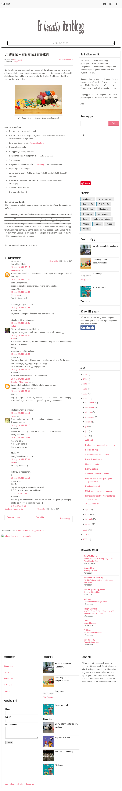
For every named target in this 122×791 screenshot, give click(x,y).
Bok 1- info (88, 204)
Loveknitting (39, 164)
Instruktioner (103, 214)
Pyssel (109, 224)
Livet (85, 219)
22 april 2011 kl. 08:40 (20, 493)
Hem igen (8, 691)
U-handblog (89, 568)
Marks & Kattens (36, 143)
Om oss (7, 672)
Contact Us (30, 784)
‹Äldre (43, 509)
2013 (85, 384)
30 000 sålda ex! (92, 504)
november (89, 407)
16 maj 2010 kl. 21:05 (20, 323)
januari (88, 524)
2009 (85, 530)
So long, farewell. (91, 571)
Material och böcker (102, 219)
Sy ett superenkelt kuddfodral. (106, 246)
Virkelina (15, 295)
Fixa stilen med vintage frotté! (95, 602)
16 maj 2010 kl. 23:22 (20, 438)
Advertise (20, 784)
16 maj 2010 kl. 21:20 (20, 369)
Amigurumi (88, 199)
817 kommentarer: (66, 60)
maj (87, 436)
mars (87, 514)
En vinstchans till (92, 486)
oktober (88, 412)
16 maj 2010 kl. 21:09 (20, 354)
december (89, 403)
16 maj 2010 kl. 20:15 (20, 267)
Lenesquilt (15, 270)
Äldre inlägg (65, 519)
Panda (97, 224)
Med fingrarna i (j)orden (94, 590)
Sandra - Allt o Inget (19, 382)
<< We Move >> (90, 623)
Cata (86, 621)
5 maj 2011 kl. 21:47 (20, 506)
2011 (85, 394)
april (87, 509)
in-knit (13, 326)
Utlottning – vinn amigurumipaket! (99, 491)
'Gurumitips (85, 301)
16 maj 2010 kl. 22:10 (20, 413)
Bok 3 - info (88, 209)
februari (88, 519)
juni (86, 431)
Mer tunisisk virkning (64, 751)
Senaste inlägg (13, 517)
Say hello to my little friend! (97, 474)
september (89, 417)
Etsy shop (97, 273)
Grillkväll (89, 440)
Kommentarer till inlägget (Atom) (30, 530)
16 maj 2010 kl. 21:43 (20, 379)
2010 (85, 398)
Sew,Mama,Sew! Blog (94, 578)
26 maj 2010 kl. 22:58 (20, 478)
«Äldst (38, 509)
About (12, 784)
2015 (85, 374)
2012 (85, 389)
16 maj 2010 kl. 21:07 (20, 335)
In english (87, 214)
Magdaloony (89, 640)
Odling (86, 224)
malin (13, 462)
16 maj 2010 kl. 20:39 (20, 292)
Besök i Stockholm (93, 459)
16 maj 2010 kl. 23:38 (20, 459)
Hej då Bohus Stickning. (93, 633)
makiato (87, 599)
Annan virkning (105, 199)
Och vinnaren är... (93, 464)
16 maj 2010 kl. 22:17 (20, 425)
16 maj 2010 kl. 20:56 (20, 307)
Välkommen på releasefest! (97, 454)
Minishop (8, 685)
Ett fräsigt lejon (91, 469)
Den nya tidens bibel (92, 592)
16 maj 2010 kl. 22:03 (20, 391)
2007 (85, 539)
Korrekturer (8, 678)
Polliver (87, 630)
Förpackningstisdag (92, 642)
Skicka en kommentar (13, 509)
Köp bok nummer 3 (63, 738)
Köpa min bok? (99, 287)
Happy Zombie (90, 609)
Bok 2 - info (104, 204)
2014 (85, 379)
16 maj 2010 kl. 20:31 (20, 280)
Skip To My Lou (91, 556)
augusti (88, 422)
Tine (13, 416)
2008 (85, 534)
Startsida (5, 3)
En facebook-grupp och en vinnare (100, 445)
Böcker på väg (91, 450)
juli (86, 426)
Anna (13, 338)
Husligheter (104, 209)
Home (6, 784)
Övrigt (15, 61)
